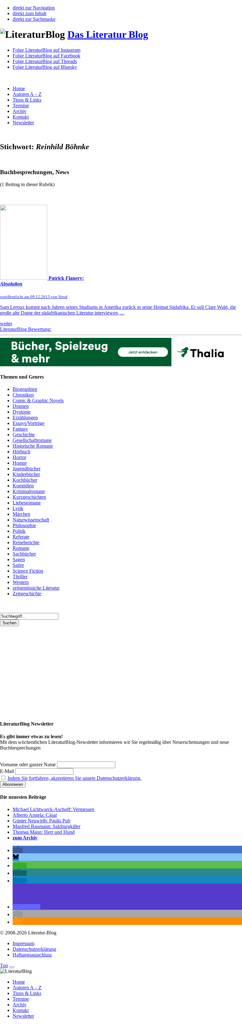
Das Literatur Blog (107, 34)
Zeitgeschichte (27, 593)
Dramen (21, 406)
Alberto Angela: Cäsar (35, 815)
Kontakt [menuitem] (21, 1010)
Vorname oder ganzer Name (28, 764)
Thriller (20, 576)
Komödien (23, 485)
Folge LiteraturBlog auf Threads (45, 61)
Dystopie (22, 412)
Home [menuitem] (19, 982)
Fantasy (20, 429)
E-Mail (7, 771)
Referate (21, 536)
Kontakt (21, 117)
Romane (21, 548)
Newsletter (23, 122)
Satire (18, 565)
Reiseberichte (26, 542)
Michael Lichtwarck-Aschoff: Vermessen (53, 809)
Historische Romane (33, 446)
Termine (21, 105)
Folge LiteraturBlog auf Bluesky (45, 67)
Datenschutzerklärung (34, 949)
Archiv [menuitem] (19, 1004)
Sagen (19, 559)
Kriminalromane (29, 491)
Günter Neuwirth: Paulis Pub (41, 820)
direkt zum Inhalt (29, 13)
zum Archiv (25, 837)
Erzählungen (25, 417)
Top (4, 965)
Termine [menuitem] (21, 999)
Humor (20, 463)
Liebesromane (27, 502)
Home (19, 88)
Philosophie (24, 525)
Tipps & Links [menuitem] (27, 993)
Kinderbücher (26, 474)
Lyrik (18, 508)
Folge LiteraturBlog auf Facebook (46, 55)
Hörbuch (21, 451)
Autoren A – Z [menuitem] (27, 987)
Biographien (25, 389)
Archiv (19, 111)
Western (21, 582)
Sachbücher (24, 553)
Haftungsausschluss (32, 954)
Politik (19, 531)
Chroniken (23, 394)
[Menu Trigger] (11, 967)
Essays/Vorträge (28, 423)
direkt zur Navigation (34, 7)
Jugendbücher (26, 468)
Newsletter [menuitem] (23, 1016)
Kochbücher (25, 480)
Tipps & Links (27, 100)
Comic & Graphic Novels (38, 400)
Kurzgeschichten (29, 497)
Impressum (23, 943)
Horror (19, 457)
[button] (18, 850)
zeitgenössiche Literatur (36, 588)
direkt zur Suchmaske (34, 19)
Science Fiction (28, 571)
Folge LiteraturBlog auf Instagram (46, 50)
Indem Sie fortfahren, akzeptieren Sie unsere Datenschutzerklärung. (74, 778)
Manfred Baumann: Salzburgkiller (46, 826)
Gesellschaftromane (32, 440)
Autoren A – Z (27, 94)
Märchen (21, 514)
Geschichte (24, 434)
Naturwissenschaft (31, 519)
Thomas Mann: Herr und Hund (44, 832)
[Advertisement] (121, 670)
